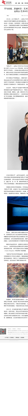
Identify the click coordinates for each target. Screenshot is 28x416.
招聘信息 (19, 328)
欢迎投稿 (22, 337)
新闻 (19, 3)
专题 (22, 3)
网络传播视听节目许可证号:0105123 (14, 332)
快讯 (8, 15)
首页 (16, 3)
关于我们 (9, 328)
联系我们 (14, 328)
